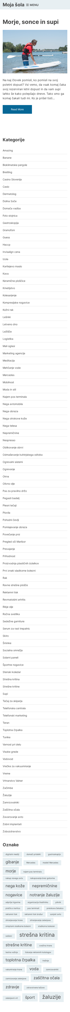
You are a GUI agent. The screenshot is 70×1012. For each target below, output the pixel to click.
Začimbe (8, 787)
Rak (5, 577)
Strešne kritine (11, 686)
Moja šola (13, 4)
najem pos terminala (32, 872)
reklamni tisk (11, 914)
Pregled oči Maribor (14, 541)
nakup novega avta (14, 878)
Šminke (7, 643)
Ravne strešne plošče (15, 585)
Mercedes (8, 375)
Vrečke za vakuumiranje (17, 766)
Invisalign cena (11, 251)
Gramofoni (9, 230)
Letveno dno (10, 324)
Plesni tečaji (10, 505)
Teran (6, 722)
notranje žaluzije (45, 894)
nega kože (15, 885)
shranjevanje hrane (14, 920)
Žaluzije (7, 795)
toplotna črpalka (20, 959)
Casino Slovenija (12, 179)
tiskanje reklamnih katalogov (38, 952)
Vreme (6, 773)
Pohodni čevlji (11, 519)
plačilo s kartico (13, 908)
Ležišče (7, 331)
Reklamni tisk (10, 592)
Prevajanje (9, 548)
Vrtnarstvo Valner (13, 780)
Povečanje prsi (11, 534)
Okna (6, 476)
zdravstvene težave (36, 987)
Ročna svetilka (11, 614)
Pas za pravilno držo (15, 490)
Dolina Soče (10, 201)
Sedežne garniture (13, 621)
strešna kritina (37, 935)
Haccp (6, 244)
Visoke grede (10, 751)
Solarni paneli (10, 657)
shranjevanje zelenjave (40, 920)
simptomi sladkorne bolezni (18, 926)
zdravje (12, 986)
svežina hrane (45, 945)
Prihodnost (9, 556)
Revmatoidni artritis (14, 599)
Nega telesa (10, 425)
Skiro (6, 635)
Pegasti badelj (11, 498)
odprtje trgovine (13, 902)
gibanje (12, 862)
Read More (17, 109)
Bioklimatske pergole (15, 164)
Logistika (8, 338)
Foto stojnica (10, 215)
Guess (6, 237)
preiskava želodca (55, 908)
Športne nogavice (13, 664)
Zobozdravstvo (12, 831)
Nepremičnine (11, 432)
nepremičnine (44, 885)
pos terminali (33, 908)
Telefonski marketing (15, 715)
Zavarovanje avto (13, 816)
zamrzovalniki (52, 969)
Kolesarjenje (10, 295)
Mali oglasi (9, 346)
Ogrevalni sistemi (13, 461)
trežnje (46, 960)
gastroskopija (54, 854)
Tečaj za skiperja (12, 700)
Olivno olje (9, 483)
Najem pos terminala (15, 396)
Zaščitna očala (11, 809)
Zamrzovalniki (11, 802)
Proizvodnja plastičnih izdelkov (21, 563)
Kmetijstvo (9, 288)
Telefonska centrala (14, 708)
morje (11, 871)
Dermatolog (9, 193)
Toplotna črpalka (12, 729)
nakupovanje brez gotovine (42, 878)
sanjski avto (55, 914)
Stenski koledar (12, 672)
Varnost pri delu (12, 744)
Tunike (6, 737)
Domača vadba (12, 208)
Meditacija (9, 360)
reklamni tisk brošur (34, 914)
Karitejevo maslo (12, 266)
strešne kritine (19, 944)
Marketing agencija (14, 353)
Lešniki (7, 317)
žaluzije (51, 997)
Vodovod (8, 758)
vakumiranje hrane (14, 969)
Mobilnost (8, 382)
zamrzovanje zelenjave (16, 978)
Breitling (7, 172)
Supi (5, 693)
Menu (34, 5)
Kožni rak (8, 309)
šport (30, 997)
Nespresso (9, 440)
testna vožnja (12, 952)
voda (34, 968)
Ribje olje (8, 606)
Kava (6, 273)
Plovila (6, 512)
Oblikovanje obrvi (13, 447)
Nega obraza (10, 411)
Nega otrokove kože (15, 418)
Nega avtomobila (13, 403)
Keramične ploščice (14, 280)
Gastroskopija (11, 222)
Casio (6, 186)
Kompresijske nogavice (16, 302)
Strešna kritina (11, 679)
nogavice (14, 894)
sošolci (9, 936)
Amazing (8, 150)
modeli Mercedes (50, 863)
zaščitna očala (47, 977)
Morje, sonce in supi (31, 21)
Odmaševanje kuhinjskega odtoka (23, 454)
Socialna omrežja (13, 650)
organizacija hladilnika (38, 902)
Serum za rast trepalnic (16, 628)
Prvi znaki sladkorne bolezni (19, 570)
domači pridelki (34, 854)
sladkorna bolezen (46, 926)
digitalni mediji (12, 854)
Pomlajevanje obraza (15, 527)
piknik (58, 902)
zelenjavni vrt (12, 998)
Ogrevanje (9, 469)
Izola (5, 259)
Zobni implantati (12, 824)
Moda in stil (9, 389)
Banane (7, 157)
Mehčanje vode (12, 367)
